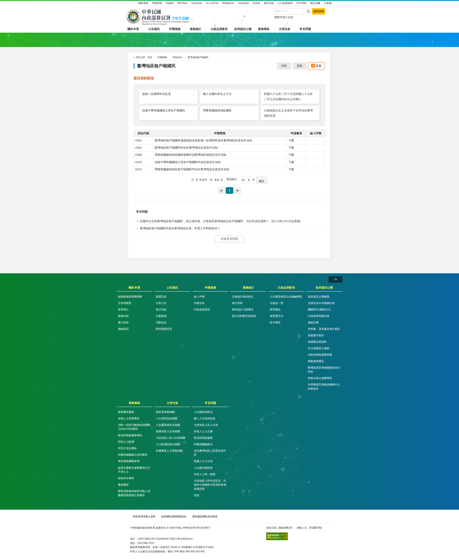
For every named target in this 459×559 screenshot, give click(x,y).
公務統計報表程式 (242, 296)
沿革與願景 (124, 303)
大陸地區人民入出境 (206, 425)
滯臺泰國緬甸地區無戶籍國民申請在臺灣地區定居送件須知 (192, 169)
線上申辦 (199, 296)
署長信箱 (269, 3)
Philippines (228, 3)
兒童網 (328, 3)
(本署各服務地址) (183, 538)
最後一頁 (237, 190)
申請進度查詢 (202, 309)
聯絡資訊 (123, 329)
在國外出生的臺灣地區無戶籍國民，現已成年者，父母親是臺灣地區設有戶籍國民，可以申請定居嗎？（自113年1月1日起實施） (221, 221)
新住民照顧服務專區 (130, 435)
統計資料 (237, 303)
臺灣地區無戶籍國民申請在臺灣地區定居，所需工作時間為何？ (180, 228)
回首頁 (256, 3)
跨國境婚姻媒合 (203, 444)
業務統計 (195, 29)
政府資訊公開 (243, 29)
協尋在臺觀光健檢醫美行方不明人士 (134, 470)
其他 (196, 495)
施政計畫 (313, 322)
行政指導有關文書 (318, 316)
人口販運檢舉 (285, 3)
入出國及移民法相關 (168, 425)
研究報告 (275, 309)
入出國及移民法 (203, 412)
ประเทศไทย (212, 3)
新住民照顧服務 (203, 438)
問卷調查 (157, 3)
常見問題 (305, 29)
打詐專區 (301, 3)
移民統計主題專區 (242, 309)
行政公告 (161, 303)
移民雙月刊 (276, 316)
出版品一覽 (276, 303)
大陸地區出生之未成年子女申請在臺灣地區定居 (288, 113)
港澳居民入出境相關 (168, 431)
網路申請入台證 (283, 17)
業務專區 (263, 29)
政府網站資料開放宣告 (173, 516)
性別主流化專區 (127, 448)
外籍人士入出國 (203, 431)
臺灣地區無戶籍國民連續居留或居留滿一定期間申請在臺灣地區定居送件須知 (203, 140)
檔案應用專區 (316, 361)
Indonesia (196, 3)
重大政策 (123, 322)
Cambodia (243, 3)
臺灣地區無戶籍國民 (198, 57)
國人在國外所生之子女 (217, 94)
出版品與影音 (219, 29)
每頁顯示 (231, 179)
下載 (291, 140)
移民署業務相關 (165, 412)
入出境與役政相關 (166, 418)
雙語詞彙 (315, 3)
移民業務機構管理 (128, 461)
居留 (299, 65)
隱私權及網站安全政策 (204, 516)
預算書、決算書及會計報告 (324, 329)
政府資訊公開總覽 (318, 296)
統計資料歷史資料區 (244, 316)
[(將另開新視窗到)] (277, 536)
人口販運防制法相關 (168, 444)
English (170, 3)
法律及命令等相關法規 (321, 303)
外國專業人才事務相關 (169, 451)
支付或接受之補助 (318, 348)
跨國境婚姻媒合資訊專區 (133, 454)
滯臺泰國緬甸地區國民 (217, 110)
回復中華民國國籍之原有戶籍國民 (163, 110)
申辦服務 (175, 29)
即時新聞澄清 (164, 329)
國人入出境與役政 (204, 418)
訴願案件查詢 (316, 335)
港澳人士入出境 (203, 461)
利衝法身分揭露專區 (320, 378)
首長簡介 (123, 309)
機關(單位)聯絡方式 (319, 309)
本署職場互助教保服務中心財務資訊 (324, 386)
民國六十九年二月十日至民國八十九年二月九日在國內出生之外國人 (288, 97)
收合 (335, 279)
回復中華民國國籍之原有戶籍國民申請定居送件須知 (188, 162)
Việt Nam (182, 3)
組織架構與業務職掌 (130, 296)
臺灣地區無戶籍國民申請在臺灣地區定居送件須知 (186, 147)
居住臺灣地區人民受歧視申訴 (210, 453)
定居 (318, 65)
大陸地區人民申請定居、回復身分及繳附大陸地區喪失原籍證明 (210, 485)
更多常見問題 (229, 238)
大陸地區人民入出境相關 (170, 438)
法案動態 (161, 316)
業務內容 (123, 316)
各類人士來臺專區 (128, 418)
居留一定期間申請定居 (156, 94)
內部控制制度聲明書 (320, 355)
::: (124, 2)
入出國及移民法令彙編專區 (286, 296)
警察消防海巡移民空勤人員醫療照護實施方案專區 (134, 493)
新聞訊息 (161, 296)
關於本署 (133, 29)
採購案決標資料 (317, 342)
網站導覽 (143, 3)
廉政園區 (123, 484)
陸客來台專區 (126, 478)
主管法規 (284, 29)
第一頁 (221, 190)
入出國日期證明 (203, 468)
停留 (284, 65)
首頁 (149, 57)
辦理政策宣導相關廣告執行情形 (324, 369)
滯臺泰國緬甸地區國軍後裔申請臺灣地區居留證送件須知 (190, 154)
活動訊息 (161, 322)
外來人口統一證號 (204, 474)
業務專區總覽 (126, 412)
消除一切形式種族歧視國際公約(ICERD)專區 (134, 427)
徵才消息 (161, 309)
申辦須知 (177, 57)
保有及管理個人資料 (144, 516)
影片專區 (275, 322)
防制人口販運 (126, 442)
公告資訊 (154, 29)
